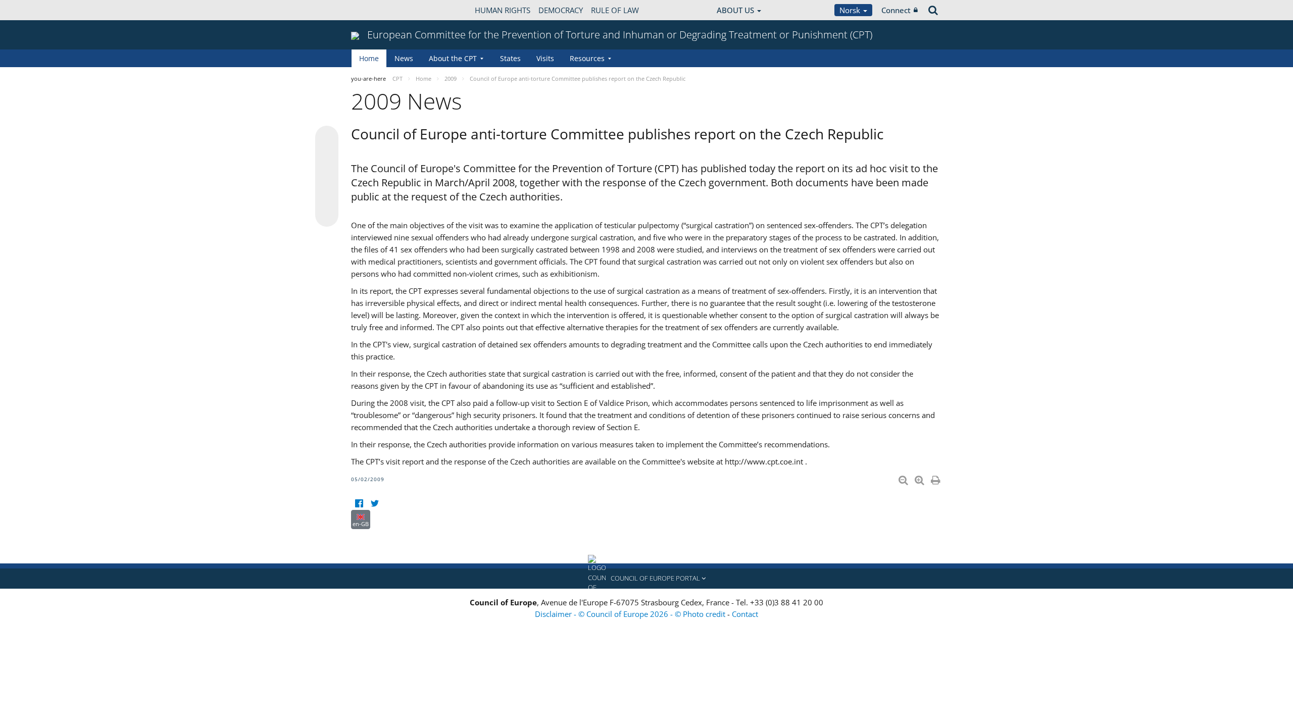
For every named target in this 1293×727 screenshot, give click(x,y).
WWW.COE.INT (376, 10)
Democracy (560, 10)
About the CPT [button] (453, 58)
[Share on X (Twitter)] (326, 157)
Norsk (850, 10)
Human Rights (502, 10)
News (403, 58)
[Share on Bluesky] (326, 138)
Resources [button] (587, 58)
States (510, 58)
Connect (896, 10)
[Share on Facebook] (326, 176)
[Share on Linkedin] (326, 195)
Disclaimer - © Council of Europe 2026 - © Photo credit (631, 614)
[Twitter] (374, 503)
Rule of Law (615, 10)
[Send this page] (326, 215)
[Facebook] (359, 503)
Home (369, 58)
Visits (545, 58)
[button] (646, 578)
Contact (745, 614)
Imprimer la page (936, 478)
